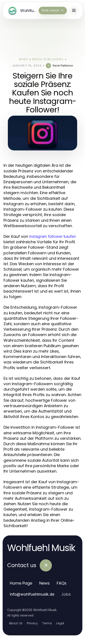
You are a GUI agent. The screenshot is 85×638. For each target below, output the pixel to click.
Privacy (32, 623)
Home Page (21, 583)
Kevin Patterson (63, 65)
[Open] (74, 10)
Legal (60, 623)
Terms (47, 623)
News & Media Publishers (41, 59)
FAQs (61, 583)
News (44, 583)
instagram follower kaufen (52, 236)
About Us (15, 623)
